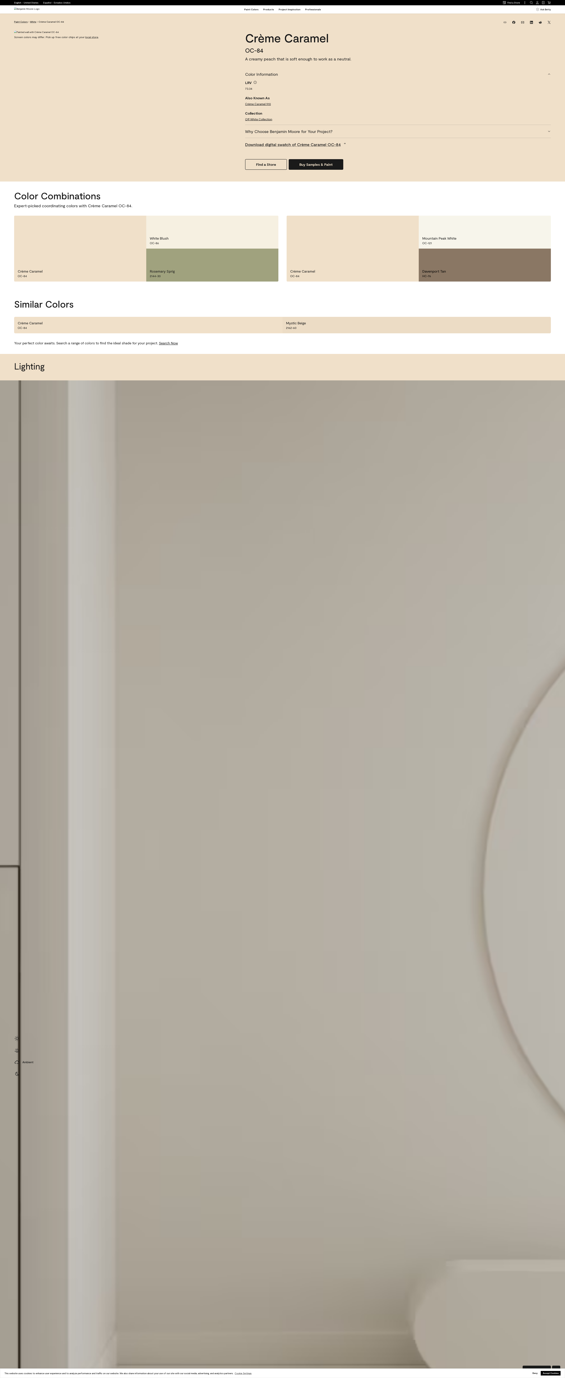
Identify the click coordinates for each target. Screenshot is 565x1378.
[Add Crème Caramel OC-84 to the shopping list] (138, 222)
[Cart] (549, 2)
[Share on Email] (523, 22)
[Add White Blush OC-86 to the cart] (259, 222)
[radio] (17, 1038)
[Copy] (505, 22)
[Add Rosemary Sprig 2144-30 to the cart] (259, 255)
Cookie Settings (243, 1373)
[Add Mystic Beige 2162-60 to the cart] (533, 325)
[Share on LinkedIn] (531, 22)
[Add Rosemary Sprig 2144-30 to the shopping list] (270, 255)
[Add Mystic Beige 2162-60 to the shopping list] (543, 325)
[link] (543, 2)
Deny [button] (535, 1373)
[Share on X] (549, 22)
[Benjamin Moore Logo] (27, 9)
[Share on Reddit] (540, 22)
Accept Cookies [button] (551, 1373)
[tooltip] (255, 82)
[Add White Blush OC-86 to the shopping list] (270, 222)
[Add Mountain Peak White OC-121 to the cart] (532, 222)
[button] (56, 2)
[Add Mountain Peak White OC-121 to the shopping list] (542, 222)
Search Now (168, 343)
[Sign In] (537, 2)
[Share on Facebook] (514, 22)
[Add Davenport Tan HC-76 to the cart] (532, 255)
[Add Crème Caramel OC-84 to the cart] (127, 222)
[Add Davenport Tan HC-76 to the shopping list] (542, 255)
